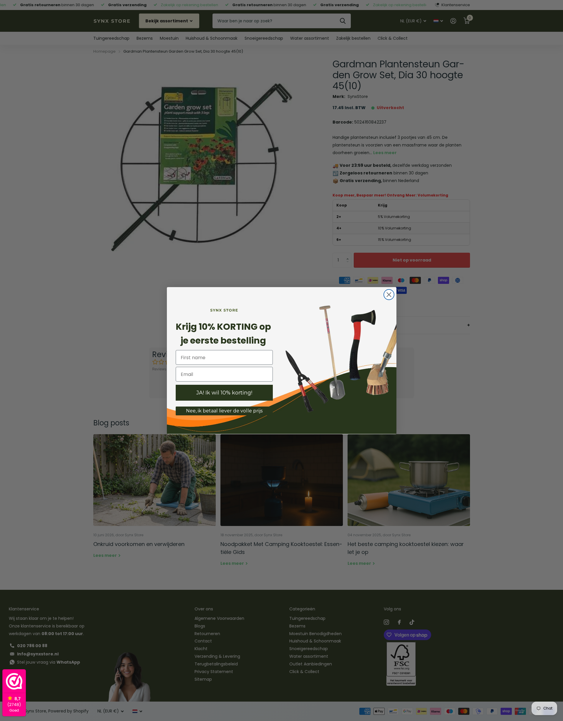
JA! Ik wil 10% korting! (224, 392)
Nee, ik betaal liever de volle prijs (224, 411)
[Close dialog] (389, 294)
